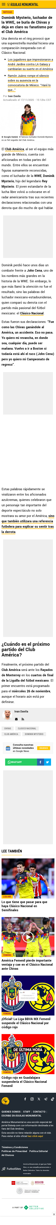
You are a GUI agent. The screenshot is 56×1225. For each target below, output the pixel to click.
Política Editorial (38, 1151)
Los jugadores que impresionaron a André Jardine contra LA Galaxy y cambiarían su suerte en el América (30, 64)
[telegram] (46, 1099)
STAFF (26, 1111)
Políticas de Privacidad (14, 1151)
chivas (7, 728)
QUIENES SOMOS (11, 1111)
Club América (14, 149)
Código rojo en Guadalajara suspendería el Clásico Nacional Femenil (24, 1081)
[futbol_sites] (11, 1169)
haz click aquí (35, 1136)
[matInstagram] (32, 1099)
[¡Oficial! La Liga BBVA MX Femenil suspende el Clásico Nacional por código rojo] (28, 996)
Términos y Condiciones (15, 1147)
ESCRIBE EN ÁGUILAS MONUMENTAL (21, 1115)
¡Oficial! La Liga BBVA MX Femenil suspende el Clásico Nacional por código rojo (26, 1023)
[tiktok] (52, 1099)
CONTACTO (39, 1111)
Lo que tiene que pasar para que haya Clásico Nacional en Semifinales (24, 906)
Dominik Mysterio (34, 734)
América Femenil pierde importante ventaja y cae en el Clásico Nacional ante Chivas (27, 964)
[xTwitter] (39, 1099)
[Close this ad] (54, 1214)
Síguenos (43, 748)
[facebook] (25, 1099)
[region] (28, 1221)
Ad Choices (8, 1155)
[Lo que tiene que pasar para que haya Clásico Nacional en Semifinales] (28, 878)
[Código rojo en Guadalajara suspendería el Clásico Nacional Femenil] (28, 1054)
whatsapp (16, 762)
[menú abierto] (3, 4)
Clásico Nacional (32, 313)
